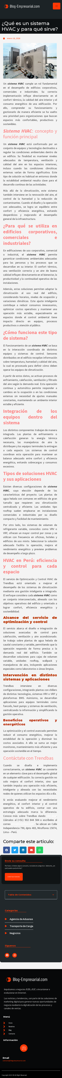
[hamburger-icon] (56, 6)
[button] (6, 850)
